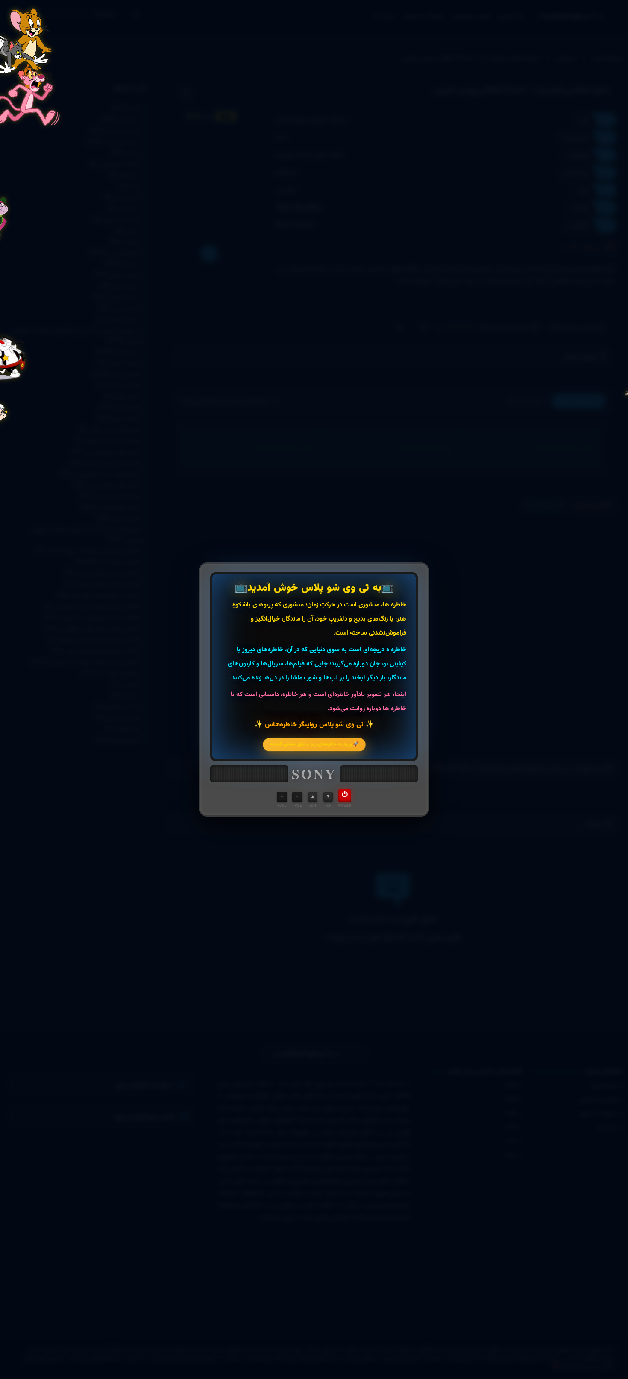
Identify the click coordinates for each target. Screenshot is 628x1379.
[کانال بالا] (313, 797)
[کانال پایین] (328, 797)
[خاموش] (344, 795)
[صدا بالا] (282, 797)
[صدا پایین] (297, 797)
